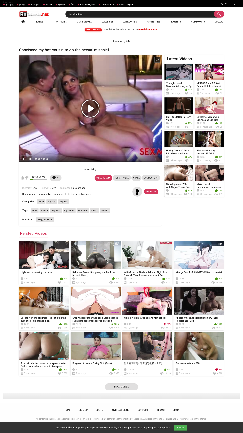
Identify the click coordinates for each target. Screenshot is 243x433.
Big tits (52, 202)
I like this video (22, 178)
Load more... (121, 386)
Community (198, 21)
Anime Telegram (126, 4)
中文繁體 (10, 4)
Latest (40, 21)
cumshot (82, 210)
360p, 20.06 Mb (45, 220)
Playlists (176, 21)
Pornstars (153, 21)
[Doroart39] (137, 192)
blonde (104, 210)
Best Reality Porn (88, 4)
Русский (61, 4)
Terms (160, 410)
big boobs (69, 210)
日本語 (22, 4)
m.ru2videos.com (148, 29)
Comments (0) (151, 178)
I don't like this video (26, 178)
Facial (94, 210)
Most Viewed (84, 21)
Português (35, 4)
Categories (130, 21)
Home (23, 22)
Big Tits (56, 210)
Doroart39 (151, 191)
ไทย (73, 4)
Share (136, 178)
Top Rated (60, 21)
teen (34, 210)
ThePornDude (107, 4)
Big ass (63, 202)
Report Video (122, 178)
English (49, 4)
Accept (180, 427)
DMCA (176, 410)
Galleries (107, 21)
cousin (44, 210)
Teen (41, 202)
